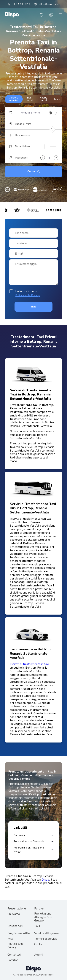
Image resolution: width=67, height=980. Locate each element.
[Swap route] (52, 129)
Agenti (38, 955)
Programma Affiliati (19, 933)
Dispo (45, 880)
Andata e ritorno (31, 112)
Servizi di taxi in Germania (29, 841)
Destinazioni (15, 926)
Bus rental (29, 99)
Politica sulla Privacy (27, 295)
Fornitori (12, 960)
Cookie (38, 944)
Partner (39, 908)
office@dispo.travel (49, 4)
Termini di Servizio (45, 939)
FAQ (10, 939)
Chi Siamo (13, 914)
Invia (33, 306)
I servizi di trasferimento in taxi (29, 664)
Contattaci (14, 955)
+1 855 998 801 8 (21, 4)
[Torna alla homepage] (12, 14)
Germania (19, 835)
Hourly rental (43, 99)
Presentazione (16, 908)
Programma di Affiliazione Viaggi (29, 849)
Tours (56, 99)
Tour (37, 926)
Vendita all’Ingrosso (46, 933)
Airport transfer (13, 99)
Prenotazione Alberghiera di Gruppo (43, 917)
